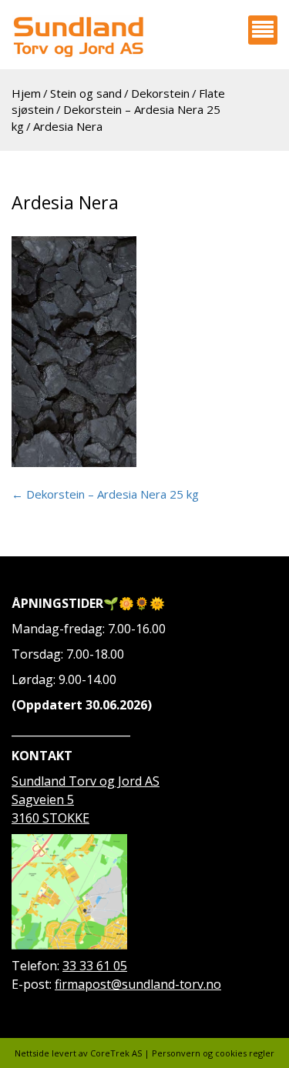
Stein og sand (86, 93)
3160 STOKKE (50, 817)
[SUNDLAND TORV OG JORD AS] (78, 36)
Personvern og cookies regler (213, 1053)
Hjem (26, 93)
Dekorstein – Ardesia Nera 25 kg (105, 494)
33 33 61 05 (94, 965)
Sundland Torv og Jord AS (86, 781)
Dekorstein (160, 93)
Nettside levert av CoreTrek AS (78, 1053)
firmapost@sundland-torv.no (138, 984)
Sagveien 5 (43, 799)
